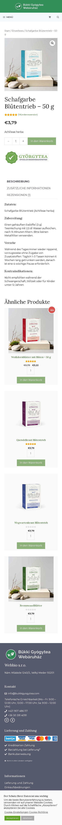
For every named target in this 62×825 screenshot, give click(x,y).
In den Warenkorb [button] (31, 380)
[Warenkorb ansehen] (50, 17)
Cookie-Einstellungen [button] (16, 812)
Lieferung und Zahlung (19, 783)
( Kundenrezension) (28, 115)
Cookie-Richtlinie (38, 812)
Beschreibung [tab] (18, 181)
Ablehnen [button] (27, 818)
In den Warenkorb (42, 141)
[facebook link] (12, 720)
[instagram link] (7, 720)
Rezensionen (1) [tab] (19, 195)
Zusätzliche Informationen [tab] (29, 188)
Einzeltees (17, 30)
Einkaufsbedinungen (17, 787)
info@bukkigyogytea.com (23, 693)
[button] (58, 17)
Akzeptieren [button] (12, 818)
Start (7, 30)
